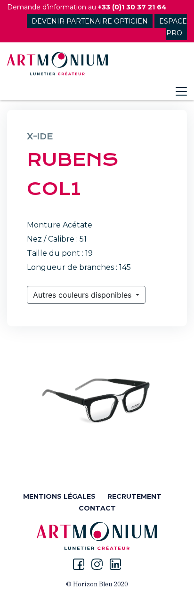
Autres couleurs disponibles (83, 295)
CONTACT (97, 508)
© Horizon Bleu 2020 (97, 584)
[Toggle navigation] (181, 91)
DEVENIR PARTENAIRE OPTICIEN (90, 21)
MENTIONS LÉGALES (59, 496)
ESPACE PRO (173, 27)
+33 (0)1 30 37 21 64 (132, 7)
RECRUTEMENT (134, 496)
